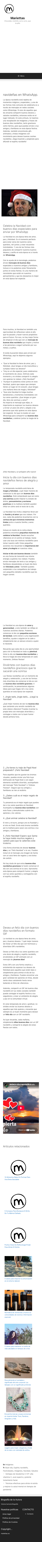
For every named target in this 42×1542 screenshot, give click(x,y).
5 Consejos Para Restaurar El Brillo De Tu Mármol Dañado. (17, 1212)
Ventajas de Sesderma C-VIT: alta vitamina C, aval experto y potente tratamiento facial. (18, 1477)
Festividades (8, 1471)
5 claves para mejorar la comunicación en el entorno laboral (18, 1280)
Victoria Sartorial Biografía (9, 1504)
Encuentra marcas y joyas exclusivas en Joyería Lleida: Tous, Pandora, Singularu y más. (18, 1416)
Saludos (34, 1471)
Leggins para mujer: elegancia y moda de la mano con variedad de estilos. (18, 1449)
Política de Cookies (10, 1522)
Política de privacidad (11, 1518)
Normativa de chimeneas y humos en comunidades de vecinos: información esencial (18, 1315)
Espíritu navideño (21, 1468)
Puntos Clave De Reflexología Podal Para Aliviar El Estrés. (17, 1246)
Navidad (26, 1471)
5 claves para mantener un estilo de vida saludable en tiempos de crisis (17, 1347)
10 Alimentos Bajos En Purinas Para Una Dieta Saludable (17, 1178)
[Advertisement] (21, 50)
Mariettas (17, 18)
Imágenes (9, 1465)
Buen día (9, 1468)
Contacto (30, 1514)
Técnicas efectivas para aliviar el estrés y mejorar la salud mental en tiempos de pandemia (20, 1486)
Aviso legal (7, 1514)
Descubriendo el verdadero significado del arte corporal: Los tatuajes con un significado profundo (18, 1382)
